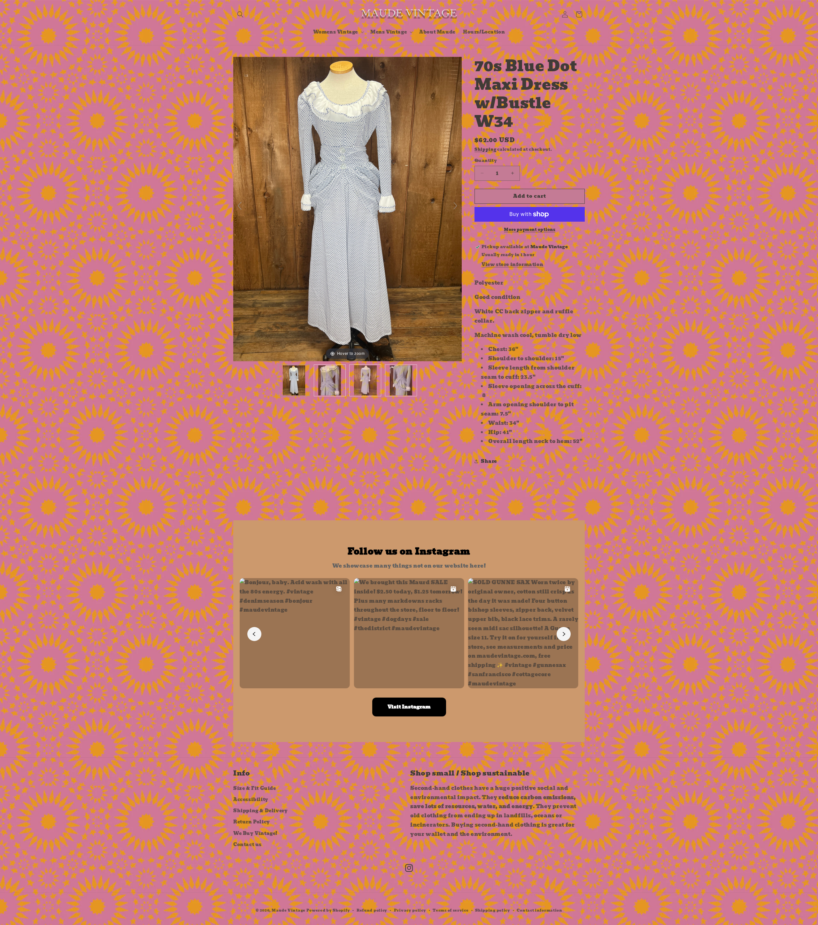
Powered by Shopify (328, 910)
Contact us (247, 844)
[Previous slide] (239, 205)
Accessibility (250, 799)
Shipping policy (492, 910)
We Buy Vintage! (255, 833)
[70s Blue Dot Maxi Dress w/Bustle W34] (294, 380)
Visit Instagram (409, 707)
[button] (240, 14)
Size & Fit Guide (254, 788)
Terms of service (450, 910)
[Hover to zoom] (347, 209)
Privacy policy (410, 910)
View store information (512, 264)
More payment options (529, 230)
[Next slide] (455, 205)
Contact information (539, 910)
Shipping (486, 149)
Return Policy (251, 821)
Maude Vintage (289, 910)
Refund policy (372, 910)
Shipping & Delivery (260, 810)
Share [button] (489, 461)
